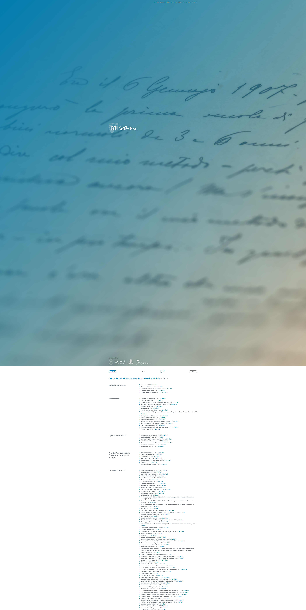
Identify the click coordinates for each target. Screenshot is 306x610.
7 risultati (175, 427)
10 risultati (180, 531)
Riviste (168, 2)
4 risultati (144, 414)
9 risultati (165, 416)
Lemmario (174, 2)
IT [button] (195, 2)
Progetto (188, 2)
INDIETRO (112, 371)
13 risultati (155, 506)
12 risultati (164, 560)
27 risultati (181, 541)
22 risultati (183, 594)
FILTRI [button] (193, 371)
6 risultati (169, 388)
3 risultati (154, 385)
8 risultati (173, 539)
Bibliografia (181, 2)
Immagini (162, 2)
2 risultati (162, 390)
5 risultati (165, 392)
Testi (157, 2)
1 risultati (159, 387)
